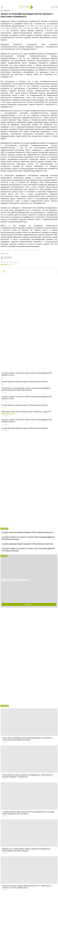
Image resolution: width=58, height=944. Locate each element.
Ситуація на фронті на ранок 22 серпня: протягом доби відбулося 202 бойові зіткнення (28, 549)
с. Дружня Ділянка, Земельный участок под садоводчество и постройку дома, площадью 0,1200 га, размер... (28, 813)
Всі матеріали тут (29, 604)
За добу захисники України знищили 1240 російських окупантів (27, 544)
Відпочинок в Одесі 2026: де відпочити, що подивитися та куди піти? (26, 412)
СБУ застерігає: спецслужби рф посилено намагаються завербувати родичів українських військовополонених (26, 389)
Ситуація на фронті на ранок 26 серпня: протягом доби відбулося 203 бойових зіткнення (27, 421)
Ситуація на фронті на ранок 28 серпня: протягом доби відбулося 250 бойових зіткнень (27, 374)
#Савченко (3, 253)
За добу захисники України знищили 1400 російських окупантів (25, 405)
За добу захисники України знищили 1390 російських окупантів (27, 532)
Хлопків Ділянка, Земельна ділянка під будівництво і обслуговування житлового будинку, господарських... (27, 776)
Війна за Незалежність (15, 580)
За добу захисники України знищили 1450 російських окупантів (25, 428)
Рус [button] (53, 7)
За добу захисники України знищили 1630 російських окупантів (25, 382)
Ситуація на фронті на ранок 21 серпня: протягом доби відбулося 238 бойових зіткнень (28, 538)
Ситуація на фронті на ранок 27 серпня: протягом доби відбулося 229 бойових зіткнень (27, 398)
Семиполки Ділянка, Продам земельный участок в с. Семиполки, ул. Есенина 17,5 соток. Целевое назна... (27, 887)
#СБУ (7, 253)
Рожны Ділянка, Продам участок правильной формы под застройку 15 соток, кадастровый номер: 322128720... (27, 739)
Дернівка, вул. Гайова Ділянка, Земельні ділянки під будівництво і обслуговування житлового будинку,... (26, 850)
